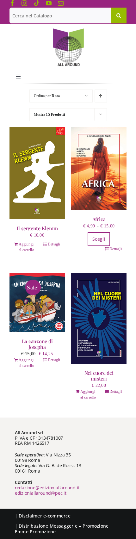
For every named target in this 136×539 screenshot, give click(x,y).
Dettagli (54, 244)
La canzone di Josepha (37, 344)
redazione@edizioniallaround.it (47, 488)
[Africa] (99, 168)
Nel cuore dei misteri (99, 375)
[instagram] (24, 3)
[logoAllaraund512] (68, 30)
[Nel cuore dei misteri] (99, 318)
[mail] (61, 3)
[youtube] (49, 3)
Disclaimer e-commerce (45, 516)
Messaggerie (63, 526)
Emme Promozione (35, 532)
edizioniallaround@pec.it (40, 493)
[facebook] (12, 3)
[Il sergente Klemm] (37, 173)
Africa (99, 219)
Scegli (98, 239)
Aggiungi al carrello (26, 247)
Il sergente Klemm (37, 228)
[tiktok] (37, 3)
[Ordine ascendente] (101, 96)
